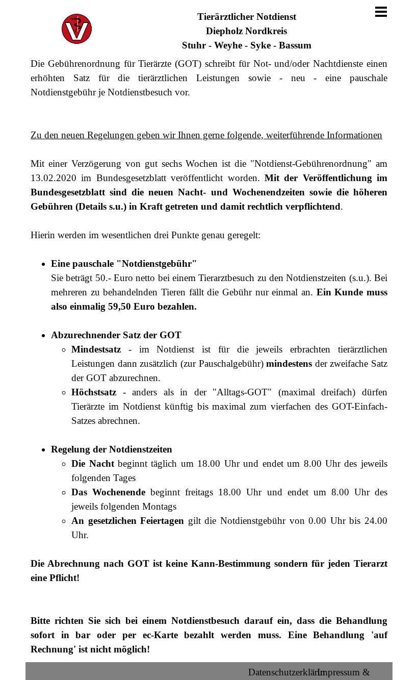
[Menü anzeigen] (381, 11)
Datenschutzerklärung (290, 672)
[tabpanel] (246, 31)
